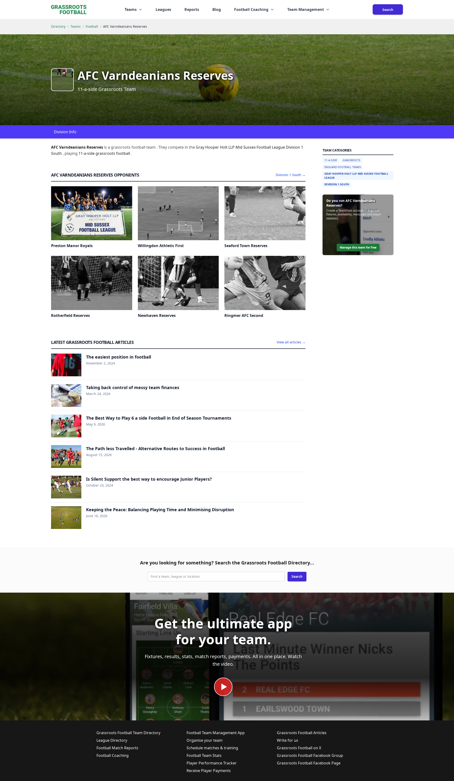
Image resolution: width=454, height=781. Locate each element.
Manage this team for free (358, 247)
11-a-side (87, 153)
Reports (191, 9)
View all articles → (291, 342)
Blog (216, 9)
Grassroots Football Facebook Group (310, 755)
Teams (75, 26)
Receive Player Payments (209, 770)
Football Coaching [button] (251, 9)
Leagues (163, 9)
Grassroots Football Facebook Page (308, 763)
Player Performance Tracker (212, 763)
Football (92, 26)
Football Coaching (112, 755)
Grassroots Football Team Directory (128, 732)
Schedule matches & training (212, 747)
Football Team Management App (216, 732)
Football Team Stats (204, 755)
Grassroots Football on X (299, 747)
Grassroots (351, 160)
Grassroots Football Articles (302, 732)
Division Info (65, 131)
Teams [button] (131, 9)
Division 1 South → (291, 175)
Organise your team (205, 740)
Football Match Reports (117, 747)
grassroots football (113, 153)
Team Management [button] (305, 9)
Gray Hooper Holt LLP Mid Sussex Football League (356, 175)
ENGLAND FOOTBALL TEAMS (342, 167)
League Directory (111, 740)
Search (387, 9)
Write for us (287, 740)
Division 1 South (336, 184)
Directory (58, 26)
